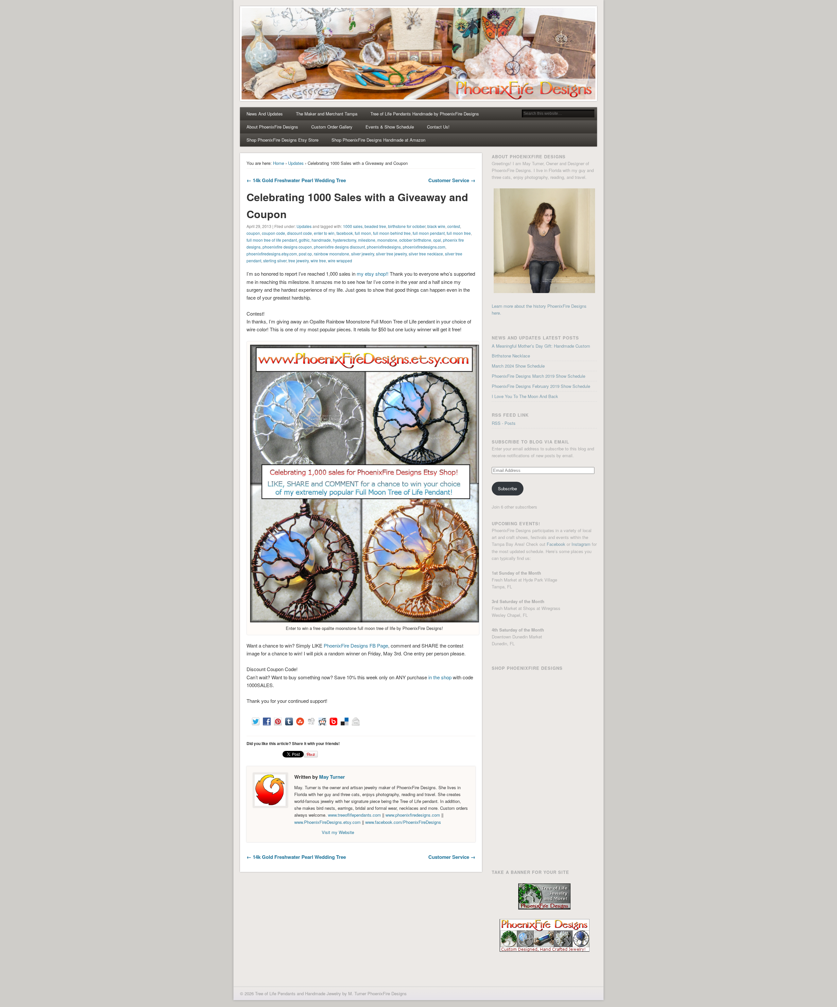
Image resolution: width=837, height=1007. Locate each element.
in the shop (440, 677)
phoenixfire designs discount (339, 247)
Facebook (556, 544)
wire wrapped (340, 260)
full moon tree (459, 233)
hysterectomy (344, 240)
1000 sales (353, 226)
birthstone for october (406, 226)
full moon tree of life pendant (272, 240)
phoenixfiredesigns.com (424, 247)
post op (305, 253)
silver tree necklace (426, 253)
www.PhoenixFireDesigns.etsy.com (327, 822)
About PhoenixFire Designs (272, 127)
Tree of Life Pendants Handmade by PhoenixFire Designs (424, 114)
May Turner (332, 776)
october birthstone (415, 240)
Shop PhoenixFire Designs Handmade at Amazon (378, 140)
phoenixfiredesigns (384, 247)
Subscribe (507, 488)
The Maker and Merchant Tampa (326, 114)
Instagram (581, 544)
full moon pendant (429, 233)
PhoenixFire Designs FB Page (356, 645)
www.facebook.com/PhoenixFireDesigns (403, 822)
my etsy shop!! (372, 273)
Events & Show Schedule (390, 127)
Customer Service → (451, 180)
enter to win (324, 233)
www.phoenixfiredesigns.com (413, 815)
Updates (296, 163)
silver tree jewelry (391, 253)
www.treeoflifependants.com (354, 815)
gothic (304, 240)
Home (278, 163)
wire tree (318, 260)
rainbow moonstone (331, 253)
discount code (299, 233)
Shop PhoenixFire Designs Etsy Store (282, 140)
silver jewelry (362, 253)
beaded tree (375, 226)
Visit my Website (338, 832)
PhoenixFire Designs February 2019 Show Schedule (541, 386)
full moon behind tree (392, 233)
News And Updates (265, 114)
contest (453, 226)
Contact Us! (438, 127)
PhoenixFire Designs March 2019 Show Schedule (538, 376)
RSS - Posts (504, 423)
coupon (253, 233)
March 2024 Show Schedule (518, 366)
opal (437, 240)
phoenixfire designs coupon (287, 247)
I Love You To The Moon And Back (525, 396)
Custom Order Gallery (331, 127)
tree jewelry (298, 260)
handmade (321, 240)
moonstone (387, 240)
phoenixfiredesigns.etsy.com (272, 253)
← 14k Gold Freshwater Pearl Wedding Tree (296, 180)
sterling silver (274, 260)
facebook (344, 233)
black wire (436, 226)
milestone (366, 240)
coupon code (273, 233)
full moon (363, 233)
